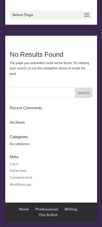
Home (24, 209)
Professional (47, 209)
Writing (71, 209)
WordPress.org (20, 185)
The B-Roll (48, 215)
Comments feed (21, 177)
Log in (14, 164)
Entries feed (18, 171)
